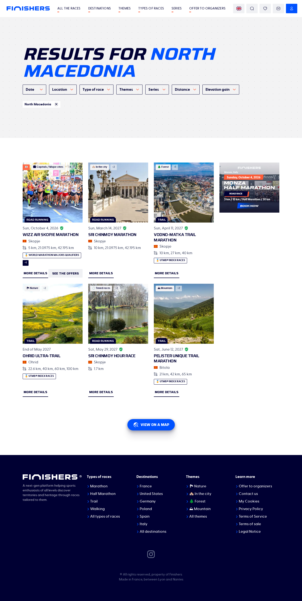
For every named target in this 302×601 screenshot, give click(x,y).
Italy (143, 524)
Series (177, 8)
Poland (146, 509)
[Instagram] (151, 554)
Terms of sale (250, 524)
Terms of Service (253, 516)
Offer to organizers (207, 8)
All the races (69, 8)
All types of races (105, 516)
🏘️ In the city (200, 494)
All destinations (153, 531)
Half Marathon (103, 494)
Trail (94, 501)
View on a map (155, 425)
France (146, 486)
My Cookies (249, 501)
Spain (145, 516)
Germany (148, 501)
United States (151, 494)
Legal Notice (250, 531)
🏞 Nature (197, 486)
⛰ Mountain (200, 509)
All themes (198, 516)
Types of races (151, 8)
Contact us (248, 494)
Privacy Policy (251, 509)
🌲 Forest (197, 501)
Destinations (99, 8)
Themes (124, 8)
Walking (97, 509)
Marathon (99, 486)
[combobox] (34, 89)
